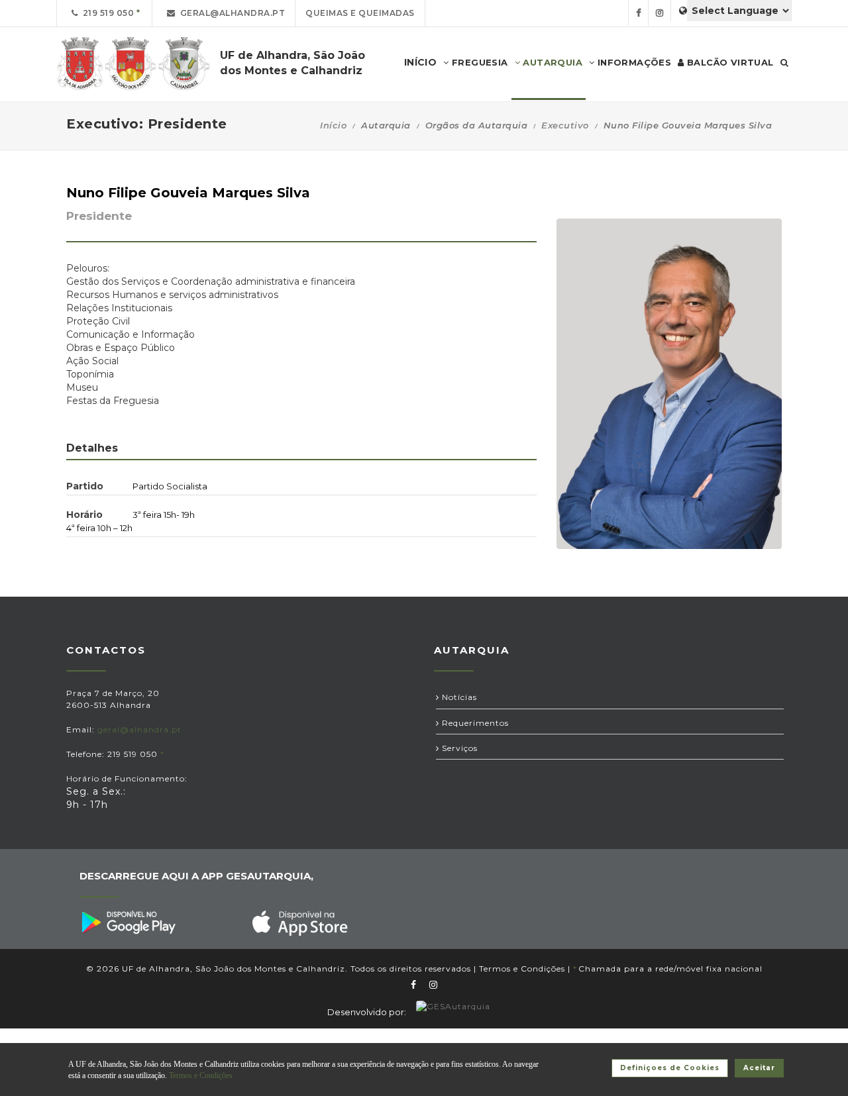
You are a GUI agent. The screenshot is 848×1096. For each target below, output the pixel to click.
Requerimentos (474, 723)
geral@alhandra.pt (231, 13)
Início (333, 125)
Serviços (458, 748)
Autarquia (551, 62)
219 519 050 (106, 13)
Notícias (458, 697)
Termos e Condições (522, 968)
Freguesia (478, 62)
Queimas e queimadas (360, 13)
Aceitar (759, 1068)
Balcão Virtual (729, 62)
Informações (632, 62)
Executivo (565, 125)
